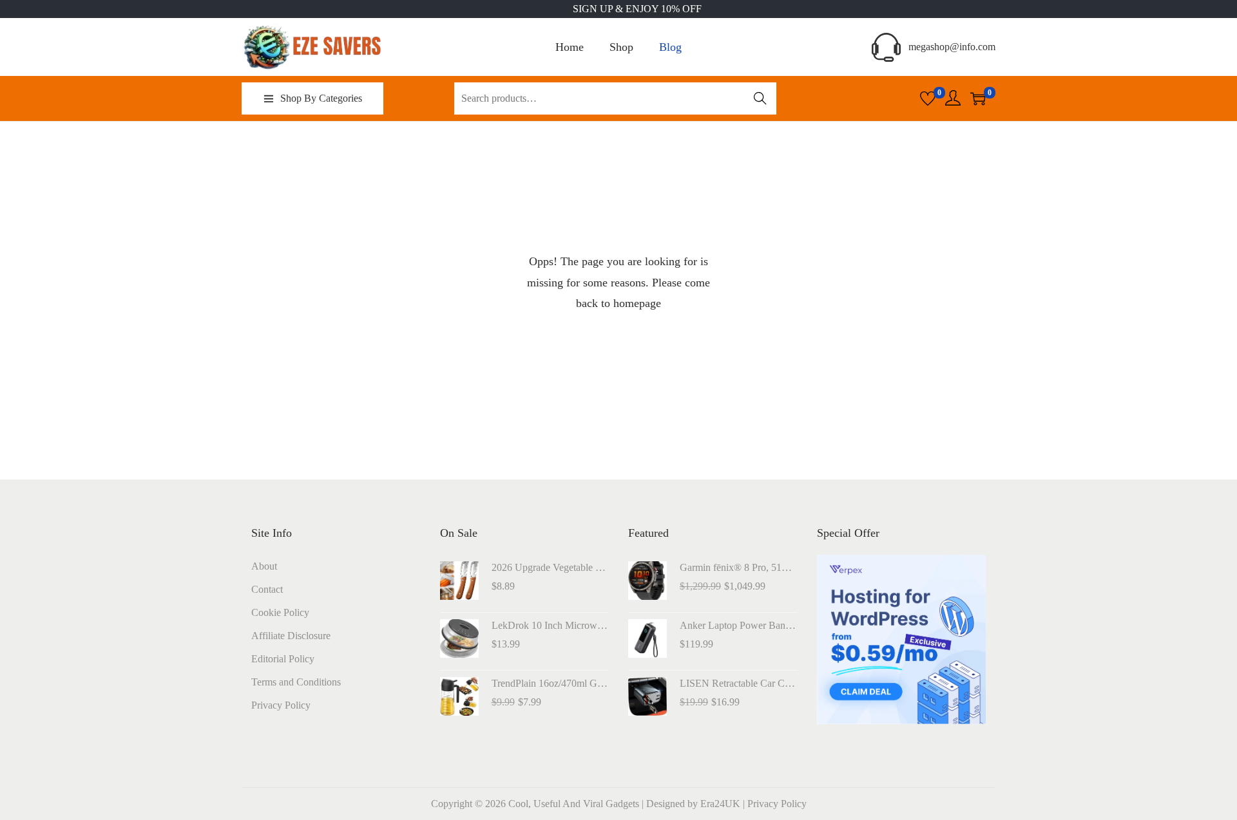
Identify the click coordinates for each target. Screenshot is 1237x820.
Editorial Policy (282, 658)
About (264, 566)
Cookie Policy (280, 612)
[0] (927, 98)
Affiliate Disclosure (291, 635)
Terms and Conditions (296, 681)
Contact (267, 589)
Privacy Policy (281, 705)
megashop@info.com (951, 46)
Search (760, 98)
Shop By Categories (321, 98)
